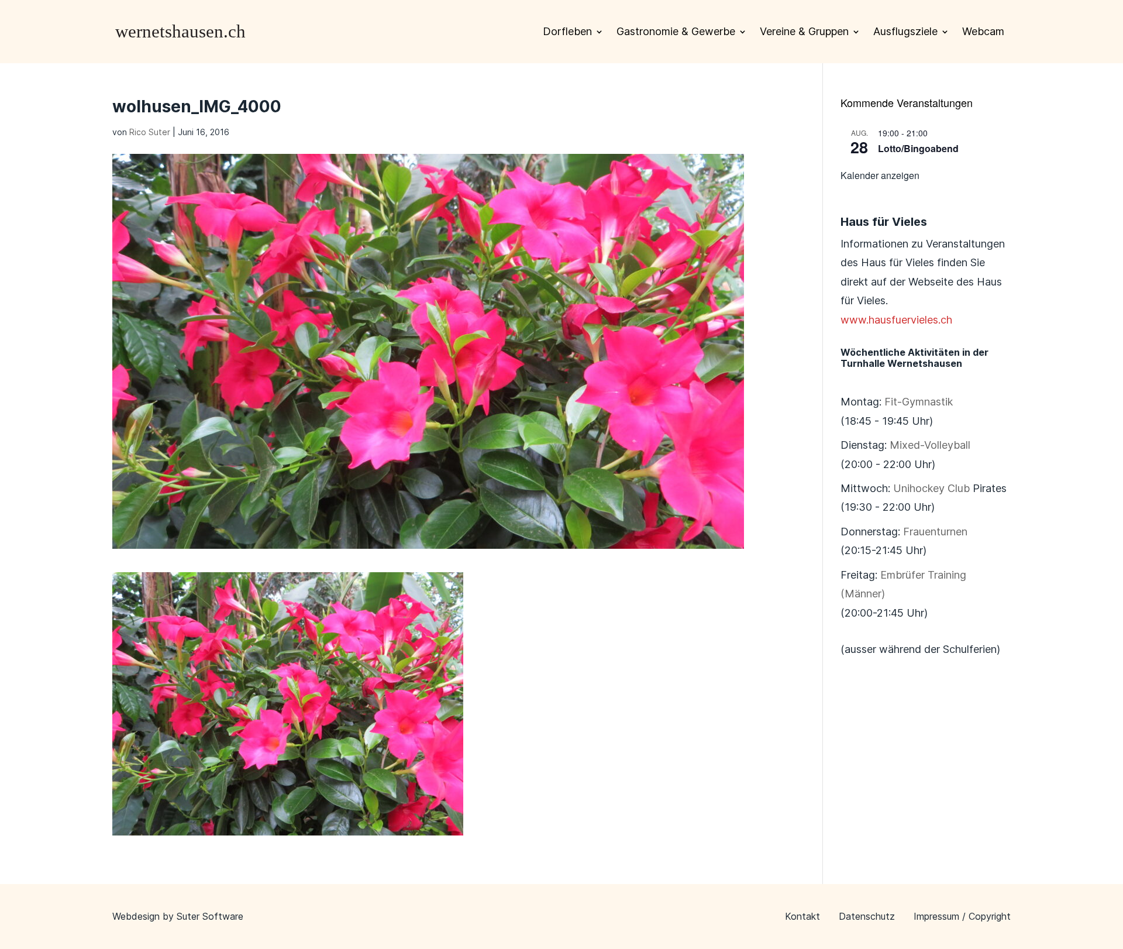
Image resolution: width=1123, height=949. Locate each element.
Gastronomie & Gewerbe (675, 31)
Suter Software (210, 916)
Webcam (983, 31)
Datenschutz (867, 916)
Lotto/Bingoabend (918, 148)
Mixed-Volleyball (930, 445)
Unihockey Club (931, 488)
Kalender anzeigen (879, 175)
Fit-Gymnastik (918, 402)
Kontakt (802, 916)
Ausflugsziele (905, 31)
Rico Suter (149, 132)
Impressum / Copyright (962, 916)
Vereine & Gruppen (804, 31)
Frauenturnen (935, 531)
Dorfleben (567, 31)
